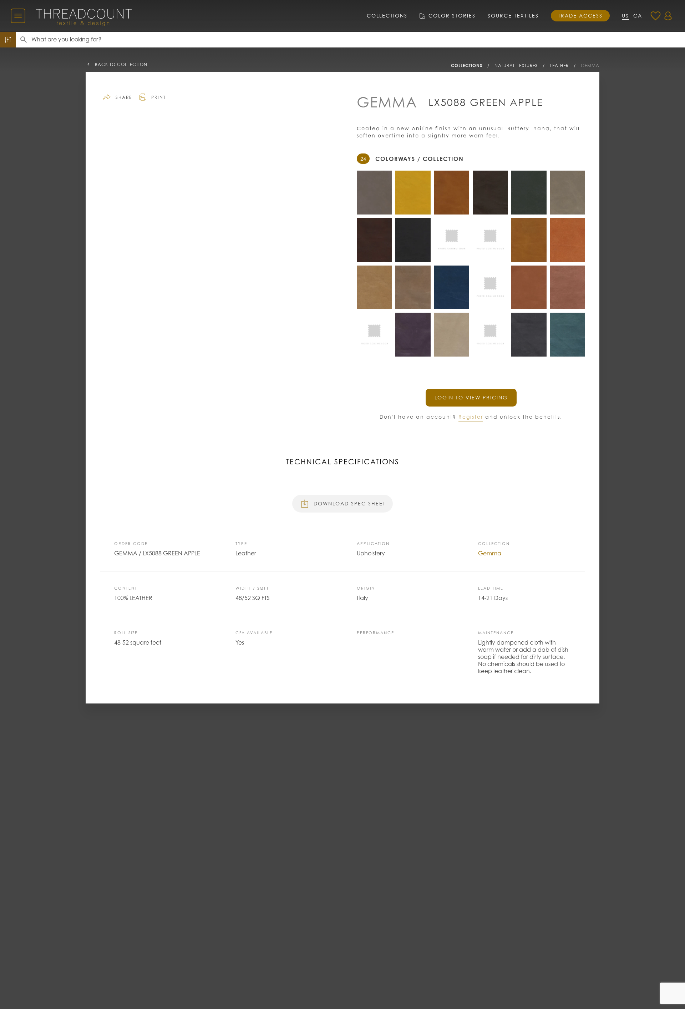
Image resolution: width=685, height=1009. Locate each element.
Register (470, 417)
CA (637, 15)
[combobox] (358, 39)
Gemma (590, 65)
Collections (387, 15)
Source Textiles (513, 15)
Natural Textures (516, 65)
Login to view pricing (471, 397)
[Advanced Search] (8, 39)
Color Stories (452, 15)
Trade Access (580, 15)
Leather (559, 65)
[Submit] (23, 39)
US (625, 15)
